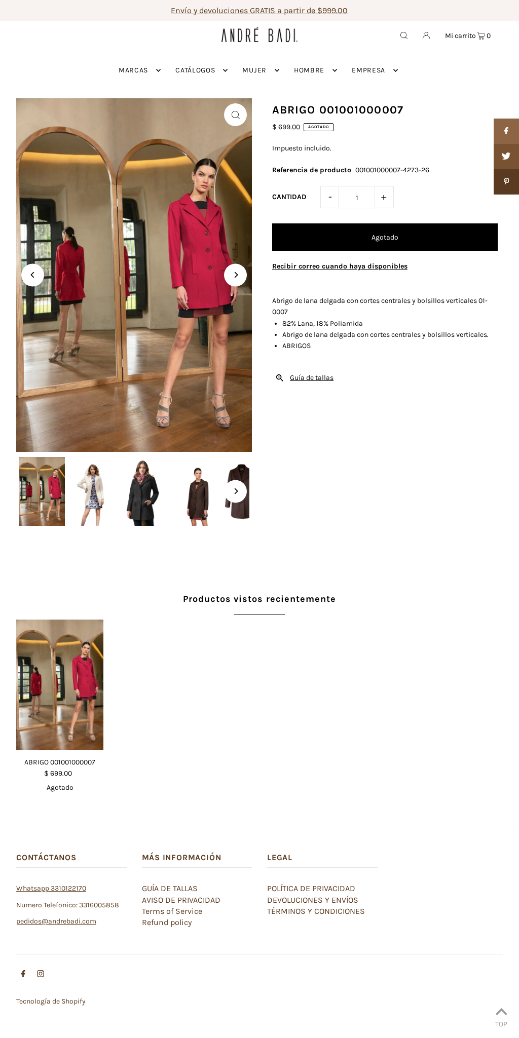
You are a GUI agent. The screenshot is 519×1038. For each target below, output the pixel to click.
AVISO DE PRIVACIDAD (181, 900)
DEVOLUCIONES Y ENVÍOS (312, 900)
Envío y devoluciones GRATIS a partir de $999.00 (259, 10)
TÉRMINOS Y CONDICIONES (316, 911)
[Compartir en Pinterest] (506, 182)
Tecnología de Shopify (51, 1001)
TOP (501, 1024)
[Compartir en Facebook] (506, 131)
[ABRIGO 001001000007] (59, 685)
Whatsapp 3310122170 (51, 888)
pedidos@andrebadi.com (56, 921)
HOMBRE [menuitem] (309, 70)
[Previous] (32, 274)
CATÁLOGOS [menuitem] (195, 70)
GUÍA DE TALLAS (170, 888)
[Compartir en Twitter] (506, 156)
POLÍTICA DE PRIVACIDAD (311, 888)
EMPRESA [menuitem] (368, 70)
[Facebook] (23, 975)
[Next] (235, 274)
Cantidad (289, 197)
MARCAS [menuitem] (133, 70)
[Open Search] (404, 35)
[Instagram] (40, 975)
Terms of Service (172, 911)
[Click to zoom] (235, 114)
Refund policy (167, 922)
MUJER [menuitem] (254, 70)
